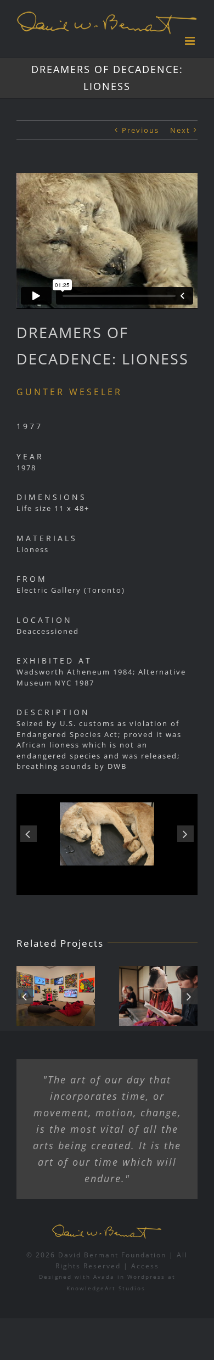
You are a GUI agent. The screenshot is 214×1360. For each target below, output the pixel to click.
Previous (140, 130)
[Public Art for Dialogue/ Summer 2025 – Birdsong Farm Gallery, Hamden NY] (98, 996)
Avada (104, 1276)
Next (180, 130)
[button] (28, 833)
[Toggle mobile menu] (191, 41)
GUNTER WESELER (69, 392)
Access (145, 1266)
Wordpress (146, 1276)
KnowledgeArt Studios (105, 1288)
